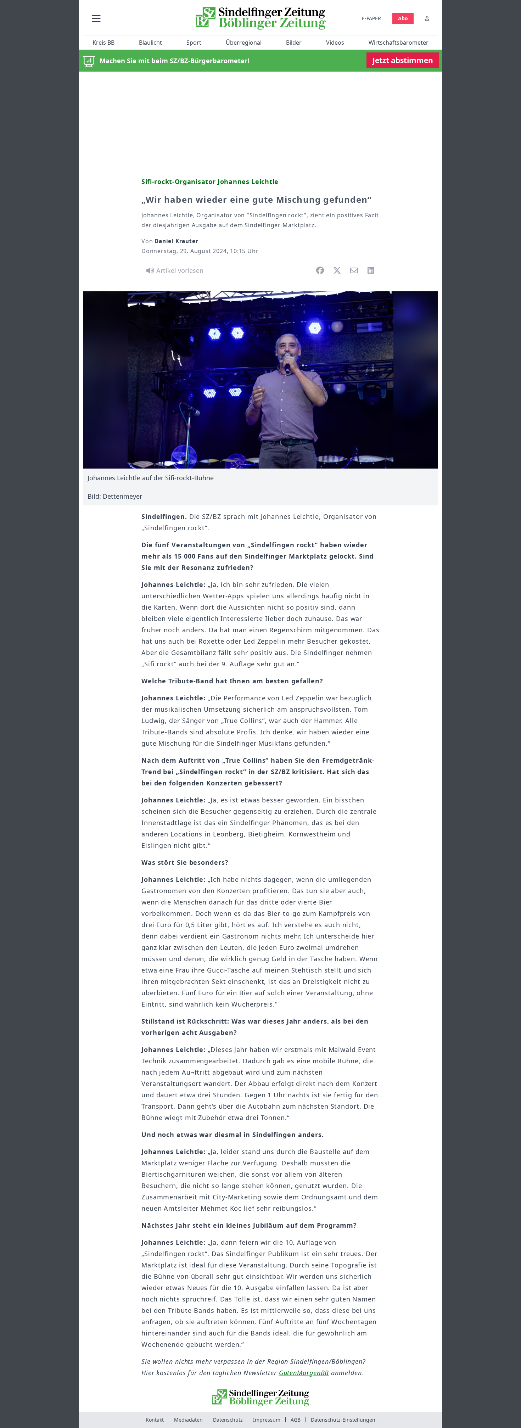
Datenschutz (228, 1419)
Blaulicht (150, 42)
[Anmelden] (427, 18)
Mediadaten (188, 1419)
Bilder (294, 42)
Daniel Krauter (176, 241)
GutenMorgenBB (304, 1372)
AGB (296, 1419)
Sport (193, 42)
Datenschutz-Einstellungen (343, 1419)
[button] (134, 18)
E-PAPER (371, 18)
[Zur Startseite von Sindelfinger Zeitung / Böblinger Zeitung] (261, 18)
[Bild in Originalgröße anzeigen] (260, 380)
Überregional (244, 42)
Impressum (266, 1419)
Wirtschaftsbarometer (398, 42)
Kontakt (155, 1419)
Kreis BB (103, 42)
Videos (335, 42)
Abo (403, 18)
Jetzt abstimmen (402, 60)
